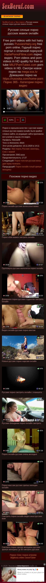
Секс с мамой (8, 152)
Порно (13, 555)
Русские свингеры (30, 149)
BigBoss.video (17, 557)
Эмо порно (16, 149)
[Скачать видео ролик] (23, 120)
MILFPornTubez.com (23, 64)
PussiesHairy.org (25, 44)
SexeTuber (30, 557)
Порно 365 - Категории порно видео (23, 83)
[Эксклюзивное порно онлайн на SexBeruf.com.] (17, 6)
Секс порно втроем (26, 555)
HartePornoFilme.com (18, 54)
